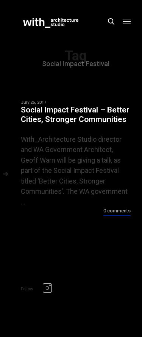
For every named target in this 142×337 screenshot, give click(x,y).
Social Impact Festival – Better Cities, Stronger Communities (75, 114)
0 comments (117, 211)
